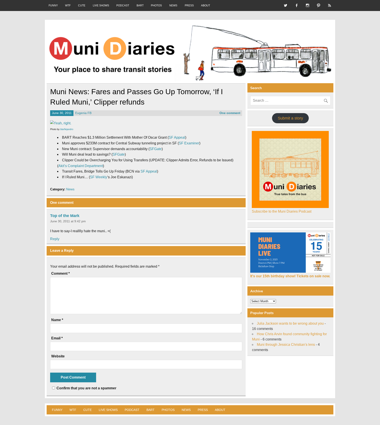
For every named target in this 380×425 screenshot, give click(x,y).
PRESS (189, 5)
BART (140, 5)
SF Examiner (189, 143)
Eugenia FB (83, 113)
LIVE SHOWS (101, 5)
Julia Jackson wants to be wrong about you (290, 323)
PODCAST (122, 5)
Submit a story (290, 118)
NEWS (173, 5)
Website (58, 356)
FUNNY (53, 5)
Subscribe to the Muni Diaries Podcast (281, 211)
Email (57, 338)
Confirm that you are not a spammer (86, 388)
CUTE (81, 5)
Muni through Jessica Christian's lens (286, 344)
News (70, 189)
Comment (60, 273)
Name (57, 320)
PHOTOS (156, 5)
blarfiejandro (66, 129)
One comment (229, 113)
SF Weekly (98, 177)
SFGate (156, 149)
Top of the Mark (64, 215)
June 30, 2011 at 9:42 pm (68, 221)
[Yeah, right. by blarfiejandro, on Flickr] (60, 123)
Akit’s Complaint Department (80, 166)
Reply (54, 239)
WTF (68, 5)
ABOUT (205, 5)
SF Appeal (177, 137)
